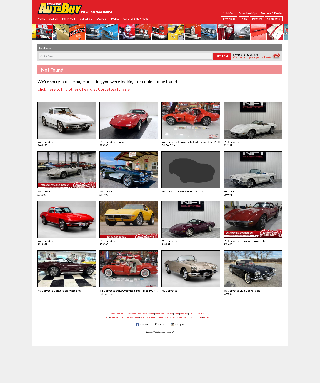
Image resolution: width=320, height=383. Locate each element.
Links (200, 317)
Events (115, 18)
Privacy (179, 317)
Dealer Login (162, 317)
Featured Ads (121, 314)
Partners (257, 18)
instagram (179, 324)
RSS (107, 317)
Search (53, 18)
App (185, 317)
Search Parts (160, 314)
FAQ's (208, 314)
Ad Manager (151, 317)
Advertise (114, 317)
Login (244, 18)
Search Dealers (148, 314)
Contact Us (274, 18)
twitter (161, 324)
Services (169, 314)
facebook (144, 324)
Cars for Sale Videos (135, 18)
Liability (172, 317)
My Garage (229, 18)
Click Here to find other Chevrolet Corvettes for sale (83, 89)
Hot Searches (208, 317)
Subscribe (86, 18)
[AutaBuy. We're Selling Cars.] (74, 8)
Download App (248, 13)
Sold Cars (229, 13)
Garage (143, 317)
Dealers (101, 18)
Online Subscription (196, 314)
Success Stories (133, 317)
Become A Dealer (272, 13)
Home (41, 18)
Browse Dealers (134, 314)
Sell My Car (69, 18)
